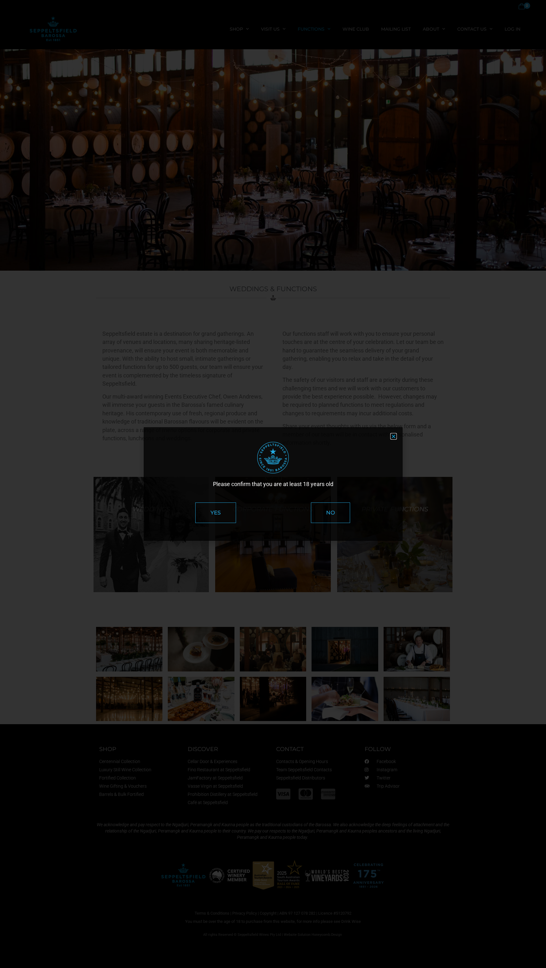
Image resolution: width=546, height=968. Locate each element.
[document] (273, 484)
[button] (393, 436)
